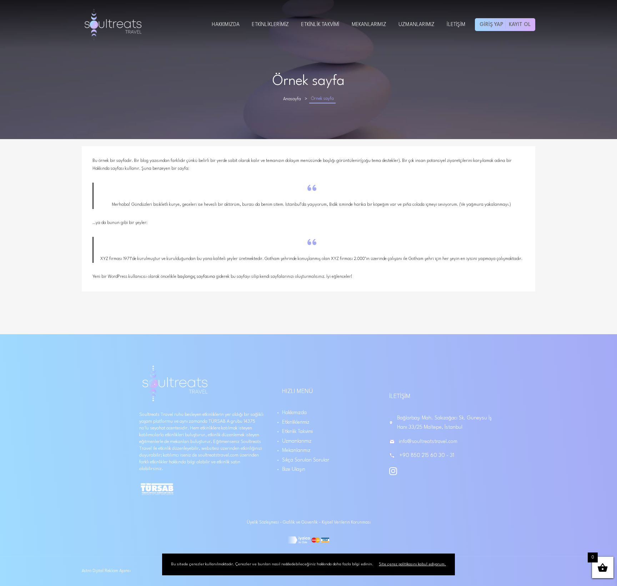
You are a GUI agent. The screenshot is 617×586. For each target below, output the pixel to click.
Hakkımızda (226, 24)
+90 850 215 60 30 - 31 (426, 455)
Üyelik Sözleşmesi (263, 522)
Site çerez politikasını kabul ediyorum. (412, 564)
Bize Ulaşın (293, 469)
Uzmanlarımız (416, 24)
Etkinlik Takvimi (320, 24)
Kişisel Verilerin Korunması (346, 522)
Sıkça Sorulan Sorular (305, 460)
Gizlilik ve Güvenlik (301, 522)
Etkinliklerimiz (270, 24)
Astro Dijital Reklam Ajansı (106, 571)
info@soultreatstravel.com (428, 441)
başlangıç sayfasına (196, 277)
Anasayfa (292, 99)
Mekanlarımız (369, 24)
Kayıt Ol (520, 24)
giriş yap (491, 24)
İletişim (456, 24)
